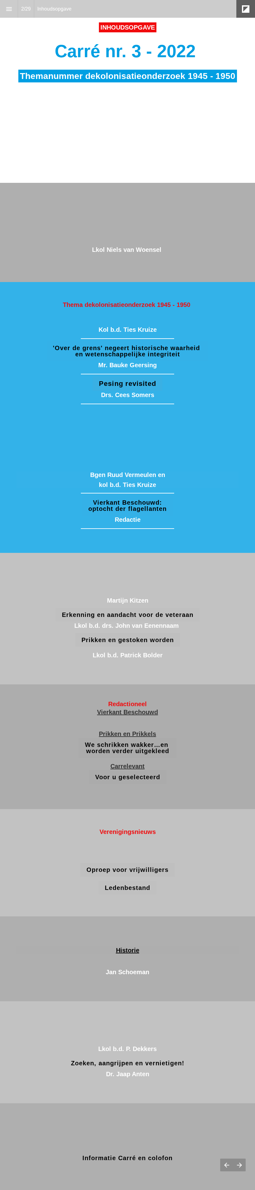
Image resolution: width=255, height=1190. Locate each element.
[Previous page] (226, 1165)
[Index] (9, 9)
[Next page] (239, 1165)
